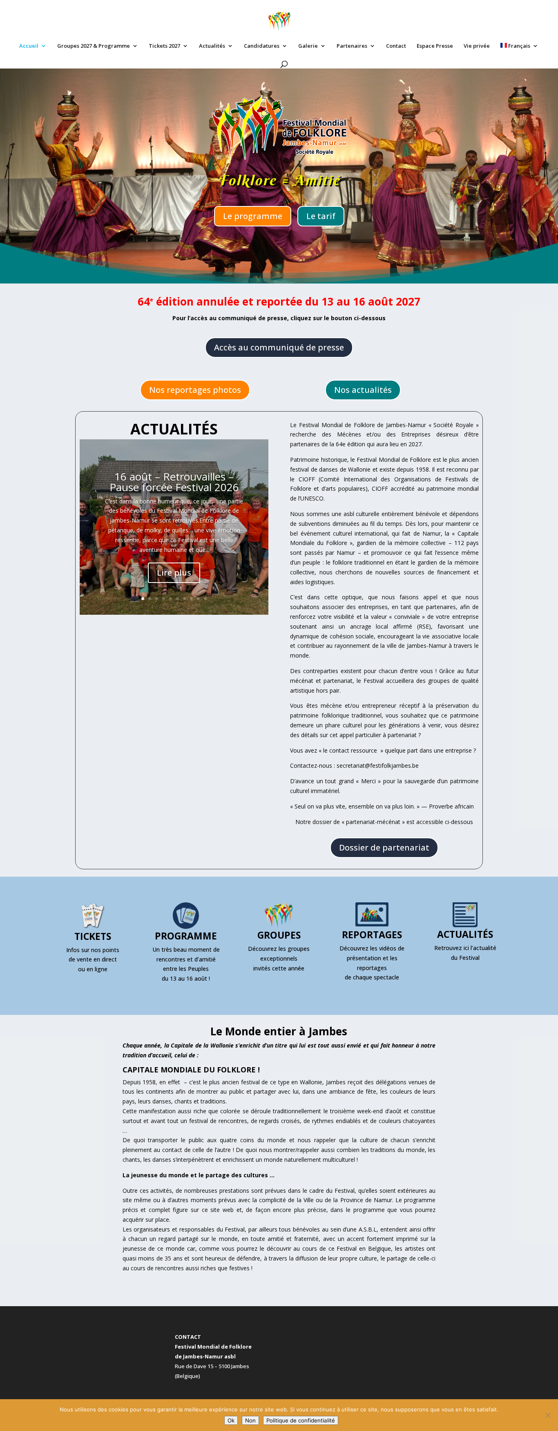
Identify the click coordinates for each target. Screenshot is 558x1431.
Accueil (28, 46)
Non (250, 1420)
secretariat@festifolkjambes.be (378, 765)
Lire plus (174, 572)
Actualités (212, 46)
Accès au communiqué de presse (279, 347)
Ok (231, 1420)
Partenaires (352, 46)
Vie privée (477, 46)
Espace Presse (435, 46)
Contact (396, 46)
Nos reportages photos (195, 389)
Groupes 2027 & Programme (93, 46)
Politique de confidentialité (300, 1420)
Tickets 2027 (164, 46)
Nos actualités (363, 389)
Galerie (308, 46)
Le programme (252, 216)
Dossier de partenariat (384, 847)
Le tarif (320, 216)
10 (205, 598)
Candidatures (261, 46)
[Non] (548, 1415)
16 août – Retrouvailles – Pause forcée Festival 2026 (174, 481)
